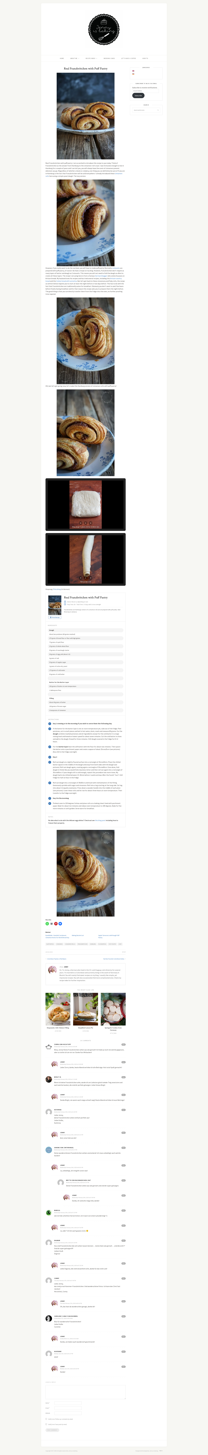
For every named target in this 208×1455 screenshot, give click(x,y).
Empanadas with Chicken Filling (58, 1028)
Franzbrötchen (82, 944)
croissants (116, 268)
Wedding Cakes (109, 58)
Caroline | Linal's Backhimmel (66, 1316)
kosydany (58, 1351)
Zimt (120, 944)
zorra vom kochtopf (62, 1044)
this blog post (100, 820)
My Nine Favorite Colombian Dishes (113, 959)
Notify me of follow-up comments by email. (60, 1419)
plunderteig (102, 944)
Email (48, 1408)
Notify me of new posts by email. (57, 1424)
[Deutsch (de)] (133, 74)
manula (57, 1210)
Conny (56, 1278)
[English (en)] (133, 71)
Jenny (66, 967)
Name (48, 1403)
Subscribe (138, 95)
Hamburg (93, 944)
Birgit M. (57, 1077)
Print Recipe (56, 617)
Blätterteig (50, 944)
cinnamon (59, 944)
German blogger (101, 276)
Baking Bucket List (78, 935)
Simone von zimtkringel (64, 1148)
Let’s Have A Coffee (128, 58)
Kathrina (57, 1110)
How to (145, 58)
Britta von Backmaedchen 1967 (78, 1180)
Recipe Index (90, 58)
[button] (81, 523)
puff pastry (112, 944)
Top (160, 1451)
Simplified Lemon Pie (85, 1028)
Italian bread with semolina (66, 281)
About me (73, 58)
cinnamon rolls (70, 944)
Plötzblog (57, 589)
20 (123, 952)
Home (62, 58)
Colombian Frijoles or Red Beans (56, 959)
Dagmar (57, 1240)
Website (48, 1413)
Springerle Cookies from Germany (113, 1029)
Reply (123, 1044)
